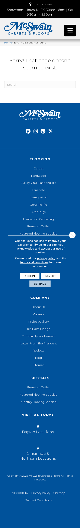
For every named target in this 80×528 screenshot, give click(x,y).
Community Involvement (39, 336)
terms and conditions (34, 262)
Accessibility (20, 492)
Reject (50, 275)
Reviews (38, 350)
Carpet (39, 168)
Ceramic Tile (38, 204)
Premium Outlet (38, 226)
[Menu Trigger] (70, 30)
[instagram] (36, 131)
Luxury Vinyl (39, 197)
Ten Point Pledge (38, 329)
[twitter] (51, 131)
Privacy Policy (40, 493)
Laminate (38, 190)
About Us (38, 307)
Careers (38, 314)
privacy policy (46, 258)
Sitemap (39, 365)
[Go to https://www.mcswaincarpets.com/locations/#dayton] (38, 430)
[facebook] (28, 131)
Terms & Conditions (39, 500)
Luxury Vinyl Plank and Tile (38, 182)
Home (8, 42)
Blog (38, 357)
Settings (40, 283)
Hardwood (38, 175)
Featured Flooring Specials (38, 233)
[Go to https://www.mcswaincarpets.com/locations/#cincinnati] (38, 454)
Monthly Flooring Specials (38, 402)
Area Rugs (38, 212)
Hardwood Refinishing (38, 219)
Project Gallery (38, 321)
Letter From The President (38, 343)
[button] (40, 4)
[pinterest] (43, 131)
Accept (30, 275)
